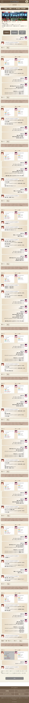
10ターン (13, 52)
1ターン (3, 100)
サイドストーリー (22, 691)
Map (8, 47)
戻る (14, 678)
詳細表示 (15, 32)
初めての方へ (22, 694)
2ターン (7, 100)
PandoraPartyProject (14, 1)
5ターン (18, 100)
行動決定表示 (23, 32)
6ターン (21, 100)
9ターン (10, 52)
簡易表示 (7, 32)
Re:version (15, 699)
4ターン (14, 100)
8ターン (6, 52)
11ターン (17, 52)
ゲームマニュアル (7, 694)
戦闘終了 (21, 52)
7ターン (25, 100)
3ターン (11, 100)
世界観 (7, 691)
